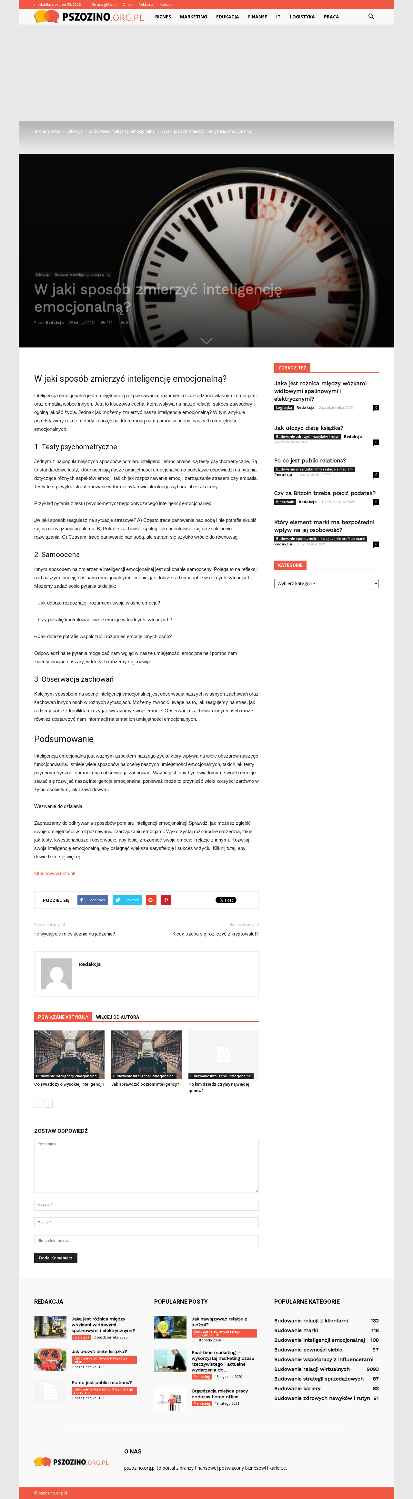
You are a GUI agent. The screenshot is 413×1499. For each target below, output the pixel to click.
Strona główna (104, 4)
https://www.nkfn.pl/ (54, 873)
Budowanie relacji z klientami (311, 1321)
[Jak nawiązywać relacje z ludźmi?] (170, 1327)
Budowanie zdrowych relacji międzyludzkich (217, 1333)
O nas (127, 4)
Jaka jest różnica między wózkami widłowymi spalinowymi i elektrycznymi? (320, 391)
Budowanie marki (296, 1330)
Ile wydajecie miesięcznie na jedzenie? (74, 934)
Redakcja (55, 322)
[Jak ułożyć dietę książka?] (50, 1360)
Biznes (163, 17)
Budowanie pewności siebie (308, 1350)
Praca (331, 17)
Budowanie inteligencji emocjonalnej (82, 274)
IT (278, 17)
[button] (371, 17)
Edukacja (227, 17)
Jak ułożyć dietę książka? (308, 428)
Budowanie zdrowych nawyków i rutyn (307, 436)
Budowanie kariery (297, 1388)
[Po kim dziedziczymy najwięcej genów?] (223, 1054)
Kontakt (166, 4)
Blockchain (285, 502)
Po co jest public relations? (310, 460)
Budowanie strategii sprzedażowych (319, 1379)
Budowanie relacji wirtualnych (312, 1369)
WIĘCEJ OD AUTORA (117, 1017)
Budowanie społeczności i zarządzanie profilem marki (320, 538)
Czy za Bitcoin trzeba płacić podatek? (325, 493)
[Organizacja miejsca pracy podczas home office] (170, 1399)
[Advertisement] (206, 73)
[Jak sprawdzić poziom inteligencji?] (146, 1054)
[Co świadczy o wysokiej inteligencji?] (69, 1054)
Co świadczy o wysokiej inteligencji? (69, 1084)
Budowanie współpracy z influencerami (323, 1359)
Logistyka (302, 17)
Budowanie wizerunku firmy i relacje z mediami (314, 469)
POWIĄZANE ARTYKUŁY (63, 1017)
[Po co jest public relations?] (50, 1391)
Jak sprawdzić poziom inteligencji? (145, 1084)
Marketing (193, 17)
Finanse (257, 17)
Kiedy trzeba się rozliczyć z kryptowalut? (216, 934)
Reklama (145, 4)
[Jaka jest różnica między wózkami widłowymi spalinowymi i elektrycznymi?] (50, 1327)
